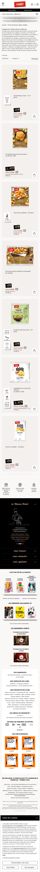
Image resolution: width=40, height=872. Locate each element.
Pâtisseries (29, 702)
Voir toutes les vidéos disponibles (19, 665)
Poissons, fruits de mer (11, 698)
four (24, 36)
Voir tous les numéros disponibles (19, 623)
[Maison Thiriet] (20, 4)
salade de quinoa (22, 47)
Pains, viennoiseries (13, 704)
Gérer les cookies (18, 848)
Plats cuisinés (25, 696)
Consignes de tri (17, 790)
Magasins (12, 683)
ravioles (30, 45)
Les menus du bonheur (20, 709)
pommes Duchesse (16, 40)
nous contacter (20, 556)
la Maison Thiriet (20, 504)
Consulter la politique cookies (11, 857)
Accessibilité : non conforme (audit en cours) (20, 792)
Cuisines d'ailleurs (15, 696)
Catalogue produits (27, 786)
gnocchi (19, 45)
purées (23, 33)
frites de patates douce (10, 36)
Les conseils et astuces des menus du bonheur (20, 717)
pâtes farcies (5, 43)
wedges (17, 34)
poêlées (16, 33)
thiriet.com (7, 784)
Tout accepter (29, 867)
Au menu (19, 715)
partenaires (19, 825)
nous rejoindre (20, 562)
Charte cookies (22, 788)
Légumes (32, 698)
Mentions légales (15, 786)
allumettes (25, 34)
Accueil (4, 25)
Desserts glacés (20, 702)
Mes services (28, 10)
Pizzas (33, 694)
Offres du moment (10, 692)
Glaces (13, 702)
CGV (9, 786)
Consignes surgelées (22, 683)
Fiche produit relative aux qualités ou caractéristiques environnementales (20, 795)
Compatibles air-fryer (23, 692)
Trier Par (5, 58)
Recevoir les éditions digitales (11, 598)
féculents (20, 48)
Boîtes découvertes (20, 706)
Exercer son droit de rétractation (20, 797)
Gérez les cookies (12, 788)
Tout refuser (10, 867)
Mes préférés (12, 10)
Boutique (29, 706)
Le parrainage (20, 677)
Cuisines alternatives (25, 704)
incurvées (33, 34)
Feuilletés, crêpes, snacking (22, 694)
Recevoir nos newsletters (30, 598)
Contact (35, 790)
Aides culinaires (30, 700)
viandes (15, 38)
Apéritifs (32, 692)
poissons (22, 38)
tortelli (6, 45)
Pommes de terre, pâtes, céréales (17, 25)
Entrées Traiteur (9, 694)
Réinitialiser (34, 58)
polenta (30, 41)
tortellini (13, 45)
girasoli (24, 45)
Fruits (8, 702)
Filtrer (15, 58)
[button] (32, 4)
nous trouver (20, 551)
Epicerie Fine (10, 706)
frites (30, 33)
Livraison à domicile (11, 685)
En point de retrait (27, 675)
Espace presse (27, 790)
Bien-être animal (7, 790)
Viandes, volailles (23, 698)
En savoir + (20, 729)
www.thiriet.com (7, 825)
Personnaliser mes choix (20, 863)
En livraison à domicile (14, 675)
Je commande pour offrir (26, 685)
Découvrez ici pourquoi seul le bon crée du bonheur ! (20, 529)
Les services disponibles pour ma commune (23, 784)
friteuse (32, 36)
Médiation (30, 788)
